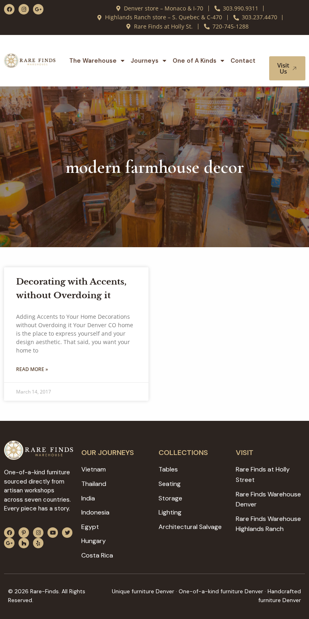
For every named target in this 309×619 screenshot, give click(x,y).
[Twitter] (67, 532)
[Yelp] (38, 543)
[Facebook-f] (9, 9)
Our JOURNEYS (107, 452)
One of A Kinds (194, 61)
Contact (243, 61)
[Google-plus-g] (38, 9)
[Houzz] (24, 543)
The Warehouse (93, 61)
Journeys (145, 61)
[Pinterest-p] (24, 532)
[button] (288, 48)
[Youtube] (52, 532)
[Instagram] (24, 9)
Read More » (32, 369)
